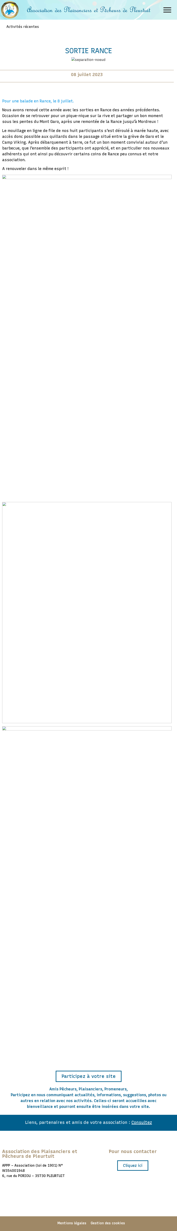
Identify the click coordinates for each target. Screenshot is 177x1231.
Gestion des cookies (108, 1223)
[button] (89, 1076)
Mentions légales (71, 1223)
